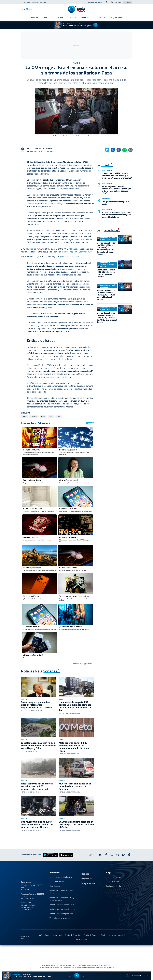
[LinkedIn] (113, 150)
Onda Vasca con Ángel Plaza (61, 914)
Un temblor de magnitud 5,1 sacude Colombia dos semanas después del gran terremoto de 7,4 (75, 706)
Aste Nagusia (26, 2)
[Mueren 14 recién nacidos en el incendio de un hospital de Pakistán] (76, 768)
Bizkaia (61, 17)
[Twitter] (107, 150)
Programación (116, 17)
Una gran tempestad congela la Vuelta (115, 202)
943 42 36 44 (29, 899)
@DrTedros (31, 249)
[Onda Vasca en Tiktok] (129, 854)
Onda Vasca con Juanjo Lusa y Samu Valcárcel (82, 26)
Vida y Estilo (99, 17)
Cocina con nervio (113, 886)
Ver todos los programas (60, 918)
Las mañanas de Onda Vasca (61, 877)
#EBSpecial (74, 249)
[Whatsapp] (124, 150)
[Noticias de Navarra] (116, 951)
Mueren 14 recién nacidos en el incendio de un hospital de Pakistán (75, 786)
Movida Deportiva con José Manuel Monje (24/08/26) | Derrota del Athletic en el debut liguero (107, 318)
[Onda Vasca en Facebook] (105, 854)
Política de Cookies (90, 935)
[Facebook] (118, 150)
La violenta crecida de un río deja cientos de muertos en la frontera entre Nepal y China (38, 745)
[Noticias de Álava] (93, 951)
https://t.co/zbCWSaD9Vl (81, 251)
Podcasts (35, 17)
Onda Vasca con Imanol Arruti (62, 905)
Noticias (85, 874)
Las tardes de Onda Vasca (60, 881)
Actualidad (48, 17)
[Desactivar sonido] (132, 976)
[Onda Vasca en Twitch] (123, 854)
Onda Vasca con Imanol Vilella (62, 909)
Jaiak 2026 (43, 2)
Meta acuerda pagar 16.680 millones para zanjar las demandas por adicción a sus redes (74, 747)
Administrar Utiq (82, 939)
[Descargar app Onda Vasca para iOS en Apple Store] (66, 854)
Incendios (35, 2)
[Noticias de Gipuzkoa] (58, 951)
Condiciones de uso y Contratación (113, 935)
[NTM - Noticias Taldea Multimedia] (76, 951)
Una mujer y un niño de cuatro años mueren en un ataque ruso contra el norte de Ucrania (37, 824)
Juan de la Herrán (113, 877)
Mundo (24, 699)
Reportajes (86, 878)
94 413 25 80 (28, 890)
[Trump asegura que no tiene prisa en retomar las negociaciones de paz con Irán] (38, 687)
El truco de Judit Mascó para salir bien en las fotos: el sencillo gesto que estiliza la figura (116, 214)
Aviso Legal (57, 935)
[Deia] (40, 951)
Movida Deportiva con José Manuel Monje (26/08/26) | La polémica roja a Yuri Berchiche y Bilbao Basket (106, 249)
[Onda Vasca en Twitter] (100, 854)
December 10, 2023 (70, 256)
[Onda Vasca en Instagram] (117, 854)
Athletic (73, 17)
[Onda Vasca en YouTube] (111, 854)
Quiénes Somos (44, 935)
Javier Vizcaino (112, 881)
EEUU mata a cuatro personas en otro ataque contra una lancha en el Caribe (76, 824)
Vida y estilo (107, 171)
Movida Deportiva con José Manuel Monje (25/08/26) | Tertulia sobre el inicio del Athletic (106, 295)
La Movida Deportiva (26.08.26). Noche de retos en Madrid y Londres (106, 273)
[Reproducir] (95, 25)
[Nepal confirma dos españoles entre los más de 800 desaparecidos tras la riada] (38, 768)
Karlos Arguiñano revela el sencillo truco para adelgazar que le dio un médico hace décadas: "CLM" (116, 190)
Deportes (85, 17)
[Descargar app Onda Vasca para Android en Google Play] (50, 854)
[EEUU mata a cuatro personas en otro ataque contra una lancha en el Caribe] (76, 806)
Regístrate (127, 2)
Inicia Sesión (118, 2)
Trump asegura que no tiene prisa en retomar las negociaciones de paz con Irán (36, 705)
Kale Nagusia (55, 886)
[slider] (140, 975)
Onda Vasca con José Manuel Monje (61, 891)
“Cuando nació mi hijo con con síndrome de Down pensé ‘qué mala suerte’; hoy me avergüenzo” (117, 175)
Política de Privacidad (73, 935)
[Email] (130, 150)
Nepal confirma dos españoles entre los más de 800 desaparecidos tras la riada (37, 786)
